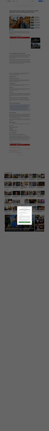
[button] (24, 214)
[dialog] (24, 215)
